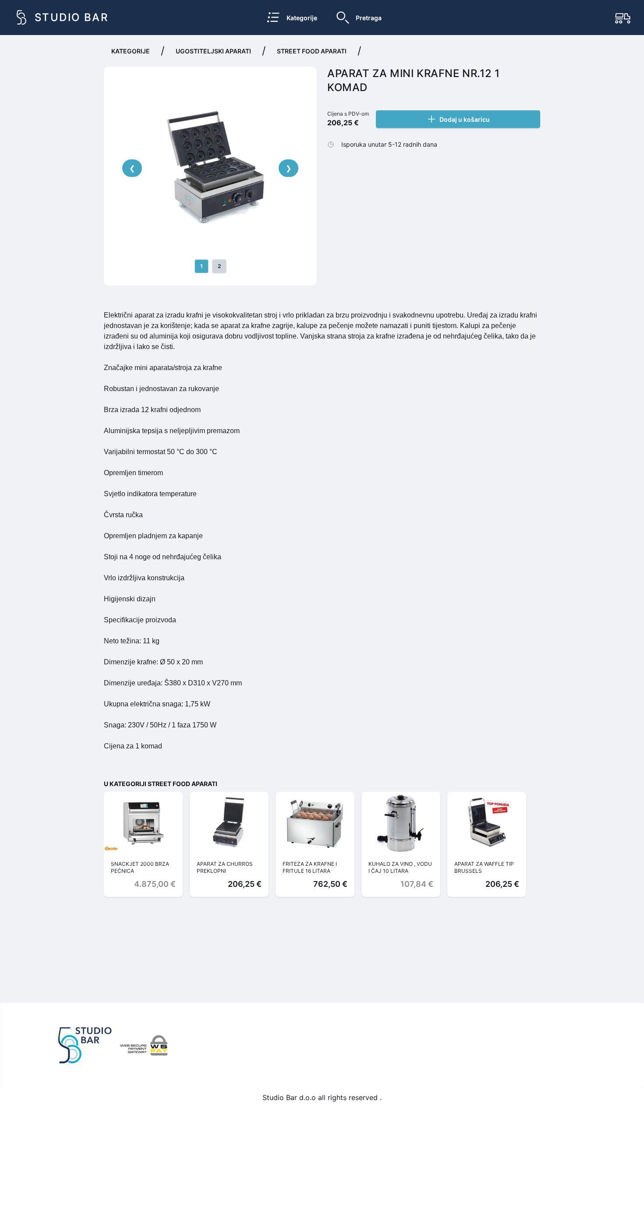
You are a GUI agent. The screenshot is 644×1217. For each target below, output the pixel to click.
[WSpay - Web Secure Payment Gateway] (144, 1045)
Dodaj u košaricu (464, 119)
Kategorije (130, 51)
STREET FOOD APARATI (312, 51)
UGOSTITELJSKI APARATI (213, 51)
